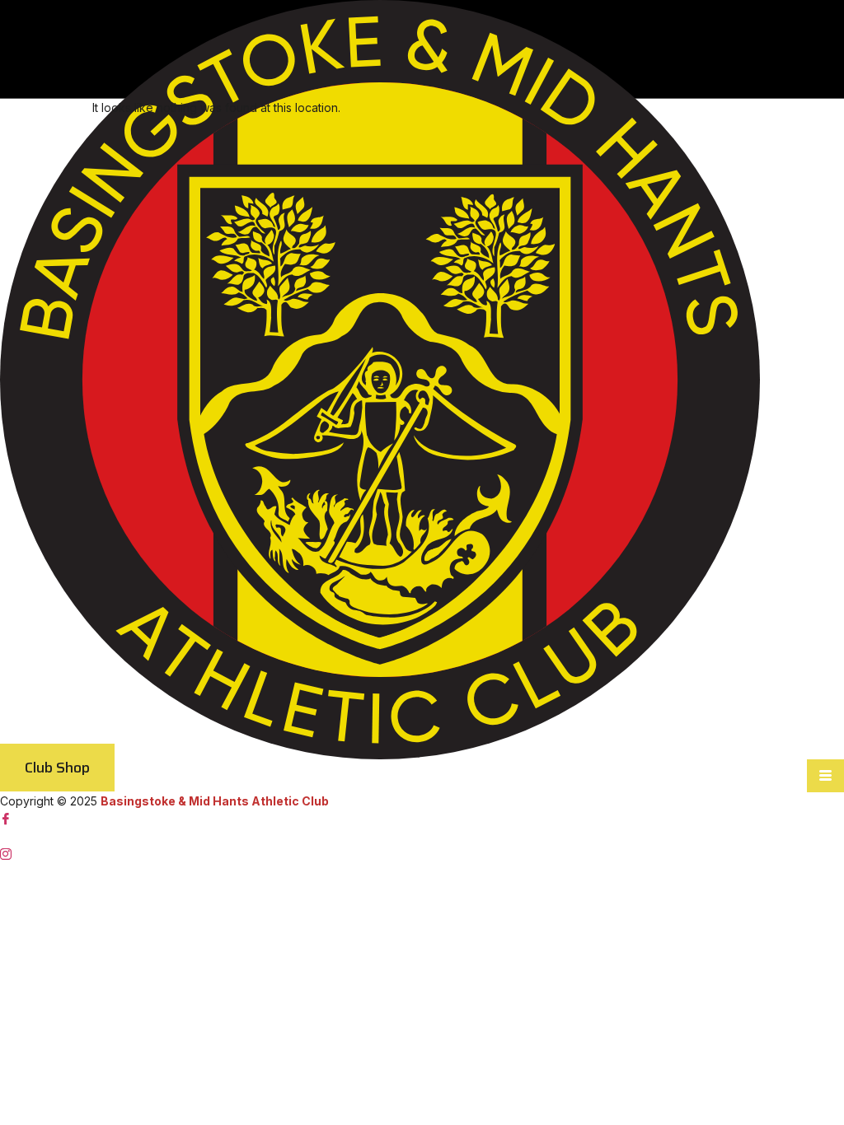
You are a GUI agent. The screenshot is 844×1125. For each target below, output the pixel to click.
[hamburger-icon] (825, 775)
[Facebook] (422, 819)
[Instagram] (422, 853)
